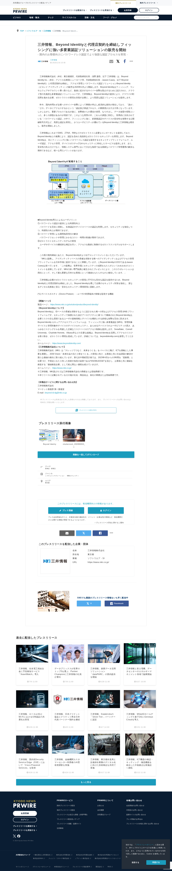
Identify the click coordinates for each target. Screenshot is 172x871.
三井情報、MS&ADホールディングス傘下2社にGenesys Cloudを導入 (139, 717)
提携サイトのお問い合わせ (136, 815)
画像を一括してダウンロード (86, 455)
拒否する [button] (135, 862)
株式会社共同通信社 (63, 855)
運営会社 (99, 867)
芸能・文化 (90, 17)
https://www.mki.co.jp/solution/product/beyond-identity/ (74, 304)
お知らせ (100, 805)
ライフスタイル (69, 17)
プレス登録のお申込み (134, 819)
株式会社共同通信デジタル (107, 855)
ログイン (149, 10)
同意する (156, 862)
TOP (22, 31)
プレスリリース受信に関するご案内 (110, 523)
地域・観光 (34, 17)
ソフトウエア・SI (33, 31)
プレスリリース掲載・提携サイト (69, 824)
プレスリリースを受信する (101, 10)
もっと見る (86, 782)
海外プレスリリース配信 (66, 810)
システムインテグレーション (55, 475)
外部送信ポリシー (60, 867)
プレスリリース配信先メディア (68, 819)
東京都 (47, 483)
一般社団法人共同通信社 (42, 855)
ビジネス (17, 17)
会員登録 (127, 10)
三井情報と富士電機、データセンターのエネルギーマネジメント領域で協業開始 (139, 671)
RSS (109, 867)
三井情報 (47, 31)
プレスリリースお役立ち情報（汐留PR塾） (73, 815)
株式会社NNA (38, 858)
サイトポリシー (21, 867)
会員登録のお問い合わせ (135, 805)
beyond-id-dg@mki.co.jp (56, 393)
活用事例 (60, 828)
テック (51, 17)
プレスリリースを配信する (74, 10)
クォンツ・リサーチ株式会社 (59, 858)
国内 (123, 3)
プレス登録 (67, 510)
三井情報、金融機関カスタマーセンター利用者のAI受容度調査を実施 (67, 762)
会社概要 (100, 810)
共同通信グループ (103, 815)
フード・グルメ (110, 17)
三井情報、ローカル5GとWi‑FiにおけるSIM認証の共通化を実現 (32, 717)
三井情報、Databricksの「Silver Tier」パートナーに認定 (102, 717)
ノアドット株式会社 (82, 858)
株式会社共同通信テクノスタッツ (107, 858)
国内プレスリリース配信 (66, 805)
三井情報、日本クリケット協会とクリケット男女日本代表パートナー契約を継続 (67, 717)
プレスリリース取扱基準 (81, 867)
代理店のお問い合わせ (134, 810)
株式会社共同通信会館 (84, 855)
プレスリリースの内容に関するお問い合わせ (142, 824)
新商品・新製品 (50, 468)
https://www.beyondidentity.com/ (66, 343)
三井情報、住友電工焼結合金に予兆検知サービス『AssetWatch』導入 (31, 671)
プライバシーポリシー (144, 845)
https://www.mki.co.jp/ (61, 368)
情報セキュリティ (73, 475)
